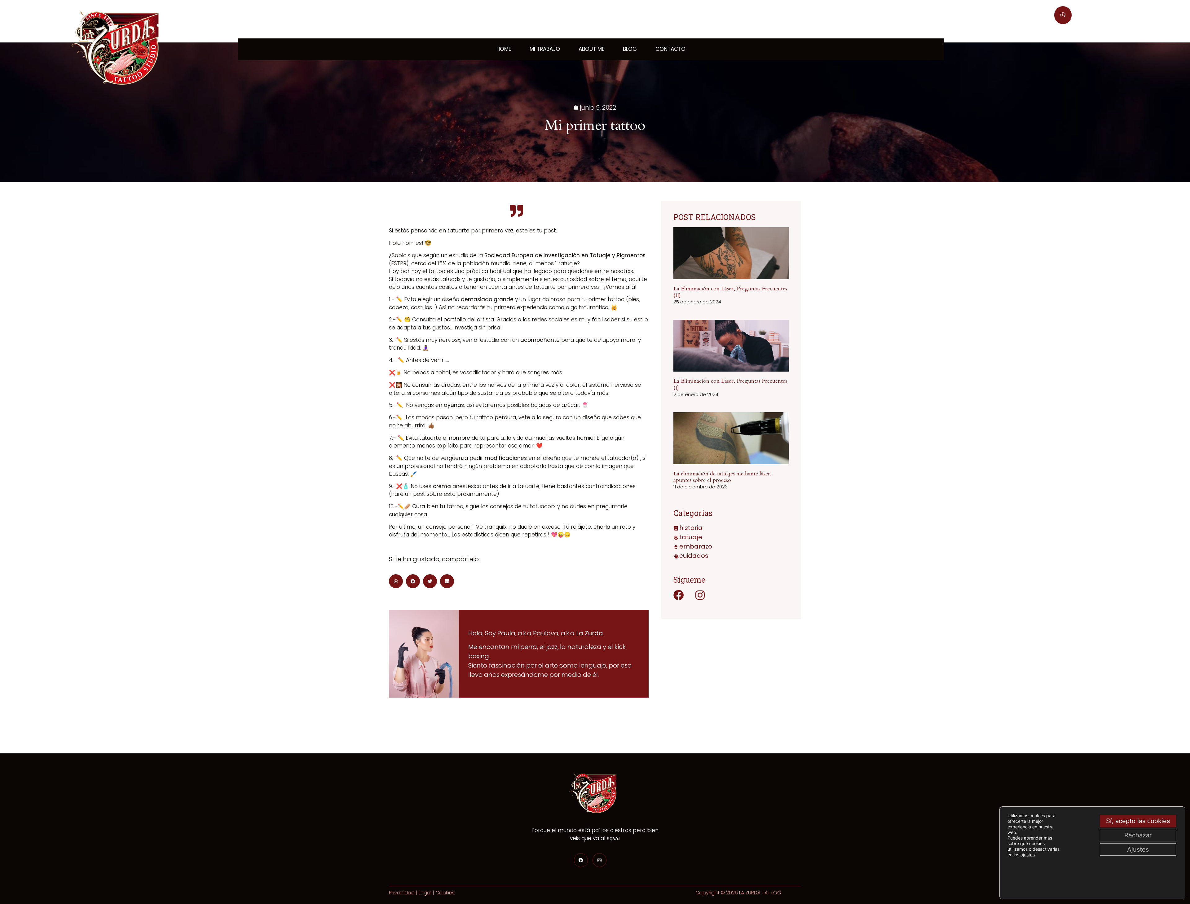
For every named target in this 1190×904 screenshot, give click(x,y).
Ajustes (1138, 849)
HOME (503, 49)
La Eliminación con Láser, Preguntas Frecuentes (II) (730, 292)
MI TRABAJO (545, 49)
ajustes (1027, 854)
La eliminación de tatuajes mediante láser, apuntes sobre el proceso (722, 477)
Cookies (445, 892)
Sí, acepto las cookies (1138, 821)
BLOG (630, 49)
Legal (425, 892)
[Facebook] (678, 595)
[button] (396, 581)
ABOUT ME (591, 49)
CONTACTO (670, 49)
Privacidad (402, 892)
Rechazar (1138, 835)
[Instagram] (700, 595)
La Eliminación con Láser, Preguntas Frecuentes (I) (730, 384)
